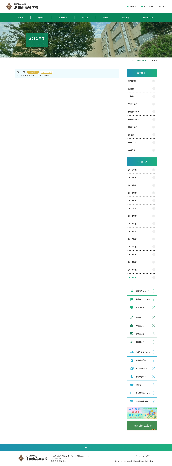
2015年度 (132, 254)
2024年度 (132, 185)
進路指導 (125, 17)
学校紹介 (41, 17)
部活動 (105, 17)
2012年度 (132, 277)
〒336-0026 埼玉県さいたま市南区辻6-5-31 (70, 456)
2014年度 (132, 262)
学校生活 (85, 17)
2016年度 (132, 246)
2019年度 (132, 223)
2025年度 (132, 177)
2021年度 (132, 208)
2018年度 (132, 231)
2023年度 (132, 193)
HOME (20, 17)
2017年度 (132, 239)
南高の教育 (63, 17)
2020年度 (132, 216)
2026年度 (132, 170)
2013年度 (132, 270)
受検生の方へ (148, 17)
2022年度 (132, 200)
